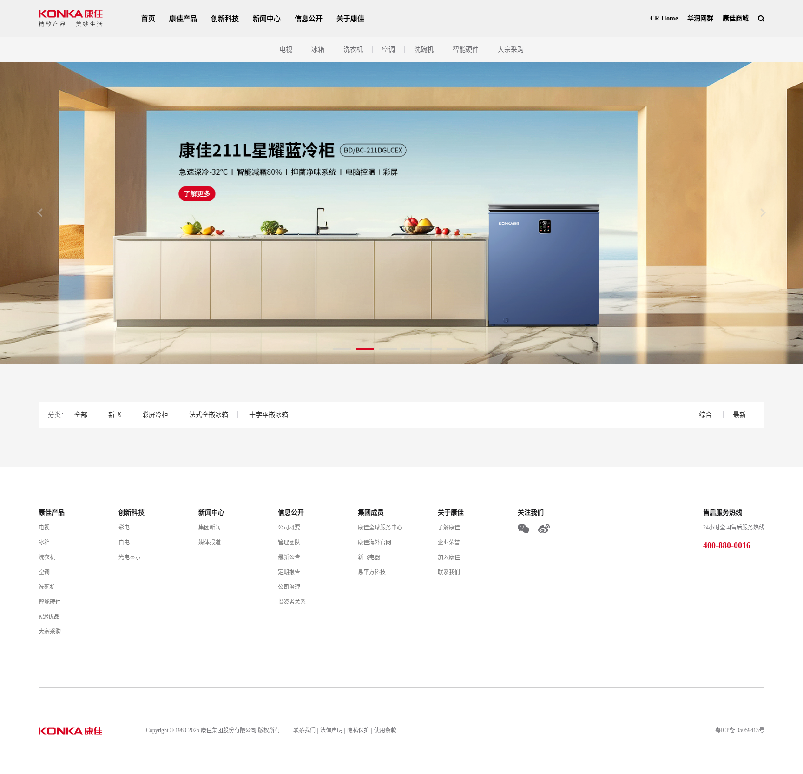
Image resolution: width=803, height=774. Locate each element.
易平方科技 (372, 572)
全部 (80, 414)
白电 (124, 542)
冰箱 (317, 49)
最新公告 (289, 557)
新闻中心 (267, 18)
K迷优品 (49, 617)
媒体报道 (209, 542)
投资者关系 (292, 602)
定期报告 (289, 572)
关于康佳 (350, 18)
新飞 (114, 414)
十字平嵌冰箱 (268, 414)
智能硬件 (466, 49)
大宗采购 (511, 49)
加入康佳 (449, 557)
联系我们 (449, 572)
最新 (739, 414)
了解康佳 (449, 527)
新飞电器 (369, 557)
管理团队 (289, 542)
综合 (706, 414)
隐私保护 (358, 730)
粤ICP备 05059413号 (739, 730)
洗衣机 (353, 49)
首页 (148, 18)
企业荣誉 (449, 542)
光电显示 (129, 557)
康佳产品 (183, 18)
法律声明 (331, 730)
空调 (388, 49)
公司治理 (289, 587)
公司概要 (289, 527)
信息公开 (309, 18)
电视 (285, 49)
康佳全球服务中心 (380, 527)
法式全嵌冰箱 (208, 414)
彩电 (124, 527)
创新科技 (225, 18)
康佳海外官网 (374, 542)
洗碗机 (424, 49)
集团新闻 (209, 527)
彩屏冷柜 (155, 414)
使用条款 (385, 730)
